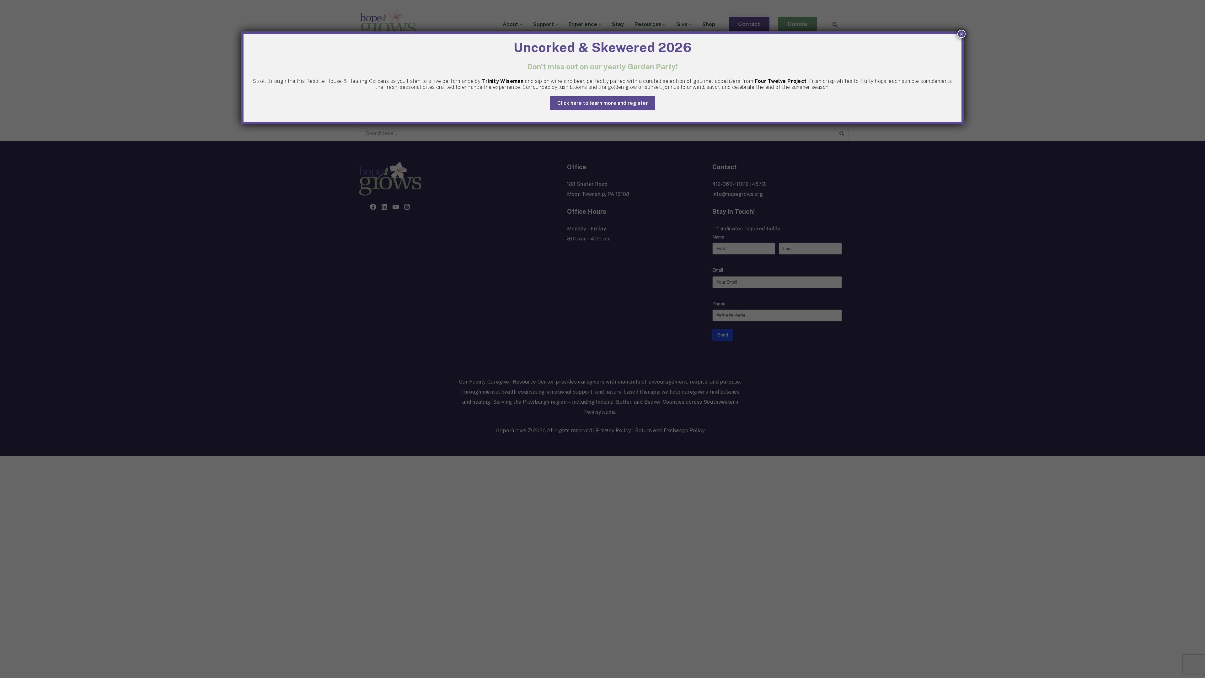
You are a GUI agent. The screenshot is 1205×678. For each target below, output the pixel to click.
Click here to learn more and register (602, 103)
